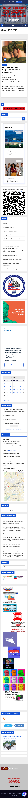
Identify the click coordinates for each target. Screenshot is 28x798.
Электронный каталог (9, 235)
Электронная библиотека (10, 255)
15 (4, 390)
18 (14, 390)
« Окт (4, 400)
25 (14, 393)
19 (17, 390)
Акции (5, 223)
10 (10, 386)
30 (7, 396)
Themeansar (14, 795)
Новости (5, 64)
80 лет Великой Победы (10, 269)
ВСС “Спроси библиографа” (11, 239)
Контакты (6, 243)
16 (7, 390)
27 (20, 393)
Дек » (8, 400)
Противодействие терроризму (12, 259)
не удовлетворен (10, 419)
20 (20, 390)
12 (17, 386)
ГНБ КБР (14, 20)
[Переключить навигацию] (13, 25)
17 (10, 390)
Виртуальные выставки (10, 231)
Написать (14, 365)
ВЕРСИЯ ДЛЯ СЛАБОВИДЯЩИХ (14, 108)
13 (20, 386)
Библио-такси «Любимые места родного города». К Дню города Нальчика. (13, 521)
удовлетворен (9, 415)
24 (11, 393)
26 (17, 393)
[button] (23, 25)
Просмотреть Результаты (14, 429)
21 (23, 390)
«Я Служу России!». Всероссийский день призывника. (11, 69)
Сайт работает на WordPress (8, 793)
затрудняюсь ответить (12, 423)
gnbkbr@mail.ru (11, 450)
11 (14, 386)
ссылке (20, 191)
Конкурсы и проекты (9, 227)
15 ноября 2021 (8, 75)
